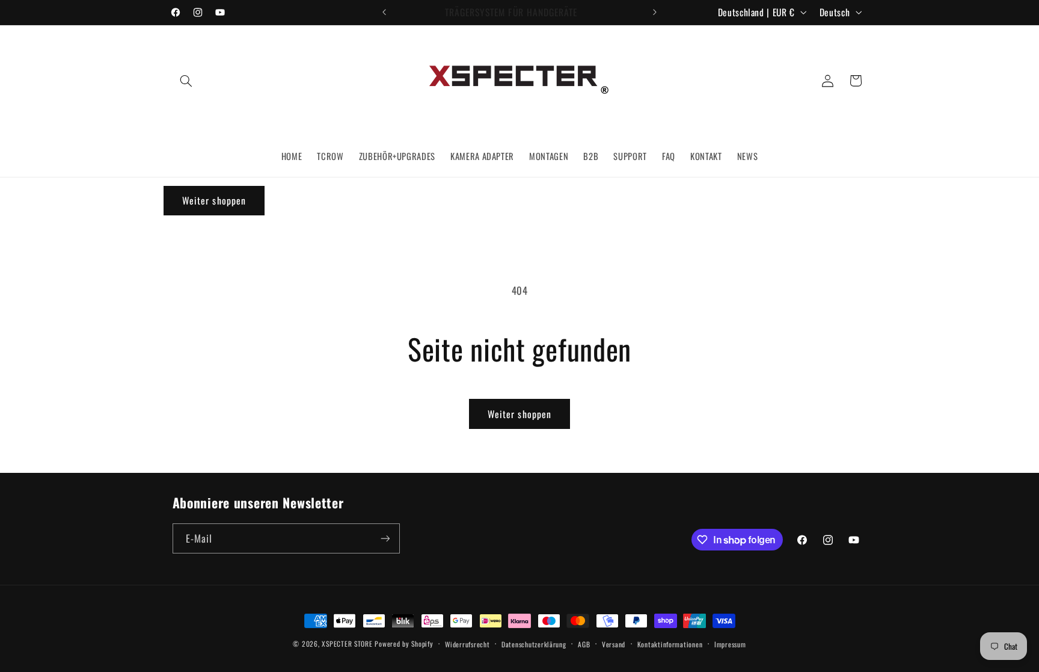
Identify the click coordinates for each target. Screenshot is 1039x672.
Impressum (730, 644)
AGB (584, 644)
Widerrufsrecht (467, 644)
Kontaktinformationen (670, 644)
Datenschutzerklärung (533, 644)
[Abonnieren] (385, 538)
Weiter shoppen (519, 414)
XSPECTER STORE (347, 643)
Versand (613, 644)
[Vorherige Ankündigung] (384, 12)
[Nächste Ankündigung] (655, 12)
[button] (186, 80)
